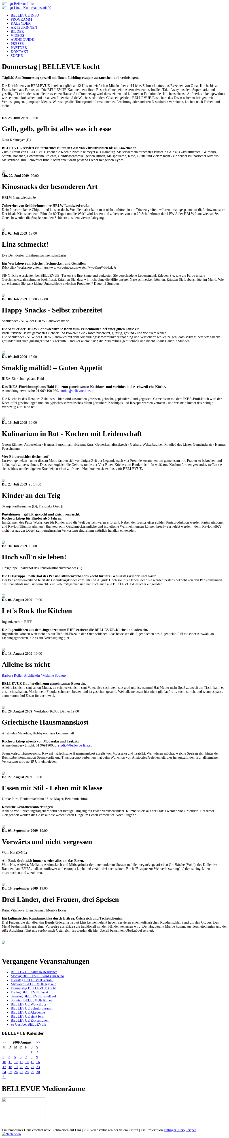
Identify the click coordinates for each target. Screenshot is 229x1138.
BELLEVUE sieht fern (27, 1016)
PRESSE (17, 43)
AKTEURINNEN (24, 27)
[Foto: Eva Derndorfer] (3, 296)
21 (27, 1067)
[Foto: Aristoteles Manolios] (3, 774)
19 (16, 1067)
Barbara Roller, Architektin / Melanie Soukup (34, 675)
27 (21, 1072)
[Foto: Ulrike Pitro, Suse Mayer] (3, 827)
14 (27, 1062)
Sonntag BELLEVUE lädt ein (32, 1000)
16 (38, 1062)
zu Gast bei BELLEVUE (29, 1024)
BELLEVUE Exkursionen (30, 1020)
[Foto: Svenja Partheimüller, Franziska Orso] (3, 543)
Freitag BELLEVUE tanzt (29, 992)
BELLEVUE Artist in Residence (34, 972)
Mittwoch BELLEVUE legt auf (33, 984)
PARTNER (19, 47)
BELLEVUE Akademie (28, 1012)
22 (32, 1067)
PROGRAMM (21, 19)
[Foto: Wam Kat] (3, 885)
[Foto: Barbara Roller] (3, 708)
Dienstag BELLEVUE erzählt (32, 980)
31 (4, 1077)
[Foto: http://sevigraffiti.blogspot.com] (3, 650)
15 (32, 1062)
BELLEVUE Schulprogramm (32, 1008)
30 (38, 1072)
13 (21, 1062)
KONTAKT (19, 51)
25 (10, 1072)
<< (4, 1042)
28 (27, 1072)
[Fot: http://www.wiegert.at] (3, 353)
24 (4, 1072)
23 (38, 1067)
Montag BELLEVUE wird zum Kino (37, 976)
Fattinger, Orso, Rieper (180, 1130)
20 (21, 1067)
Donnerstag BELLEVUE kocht (33, 988)
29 (32, 1072)
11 (10, 1062)
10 (4, 1062)
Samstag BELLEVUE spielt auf (33, 996)
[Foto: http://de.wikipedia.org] (3, 943)
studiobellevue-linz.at (76, 391)
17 (4, 1067)
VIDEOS (17, 35)
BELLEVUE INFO (25, 15)
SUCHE (17, 56)
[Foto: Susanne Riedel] (3, 230)
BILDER (17, 31)
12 (16, 1062)
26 (16, 1072)
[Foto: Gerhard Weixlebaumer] (3, 481)
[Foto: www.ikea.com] (3, 419)
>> (38, 1042)
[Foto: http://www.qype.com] (3, 172)
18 (10, 1067)
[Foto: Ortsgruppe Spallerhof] (3, 597)
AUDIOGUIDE (22, 39)
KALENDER (21, 23)
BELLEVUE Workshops (29, 1004)
